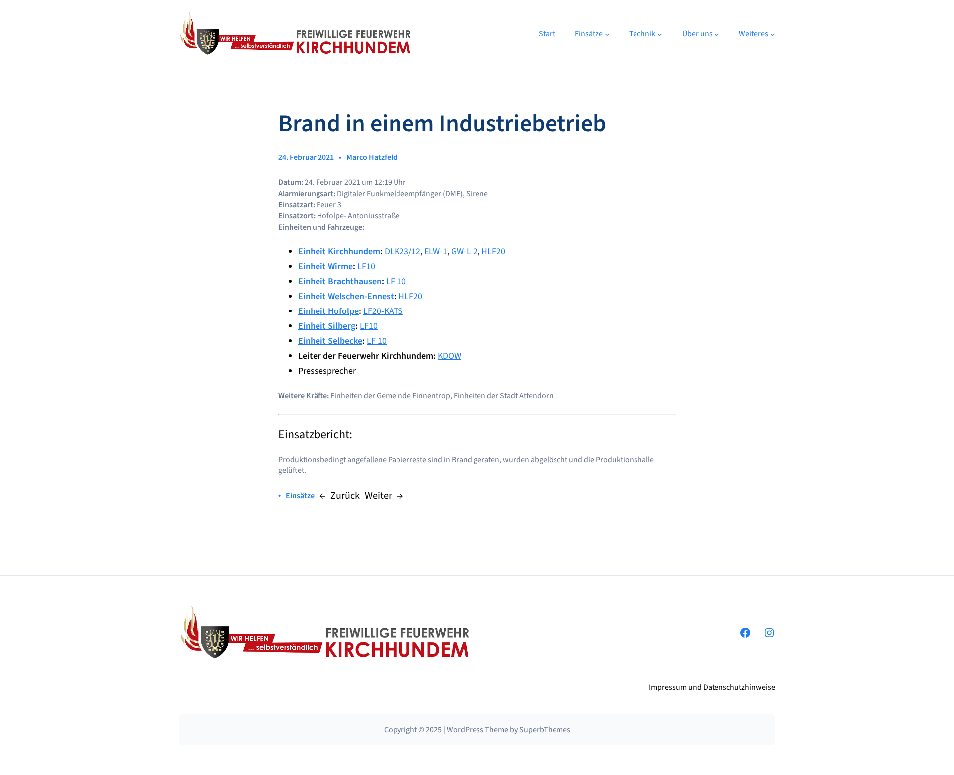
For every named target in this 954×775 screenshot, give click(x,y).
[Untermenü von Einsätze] (607, 34)
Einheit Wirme (325, 266)
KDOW (449, 356)
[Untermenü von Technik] (659, 34)
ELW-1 (435, 251)
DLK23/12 (402, 251)
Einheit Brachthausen (340, 281)
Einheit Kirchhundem (339, 251)
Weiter (378, 496)
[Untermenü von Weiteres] (772, 34)
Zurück (345, 496)
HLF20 (493, 251)
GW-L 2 (464, 251)
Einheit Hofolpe (328, 311)
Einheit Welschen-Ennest (346, 296)
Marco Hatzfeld (372, 157)
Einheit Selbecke (330, 341)
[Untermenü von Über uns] (717, 34)
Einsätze (300, 495)
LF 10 (396, 281)
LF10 (366, 266)
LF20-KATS (383, 311)
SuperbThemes (544, 729)
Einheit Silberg (326, 326)
